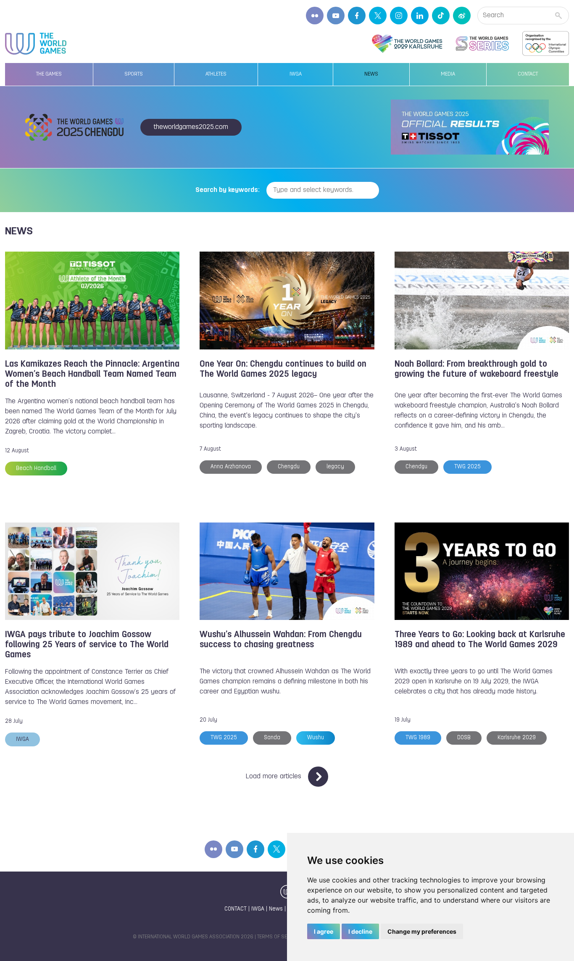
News (371, 74)
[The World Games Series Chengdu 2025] (482, 44)
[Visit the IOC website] (545, 43)
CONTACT (235, 909)
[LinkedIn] (420, 15)
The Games (49, 74)
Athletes (215, 74)
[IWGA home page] (35, 44)
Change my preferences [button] (421, 931)
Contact (528, 74)
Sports (133, 74)
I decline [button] (360, 931)
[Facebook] (357, 15)
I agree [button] (323, 931)
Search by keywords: (227, 190)
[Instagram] (399, 15)
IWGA (296, 74)
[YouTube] (336, 15)
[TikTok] (441, 15)
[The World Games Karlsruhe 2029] (406, 44)
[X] (378, 15)
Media (448, 74)
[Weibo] (462, 15)
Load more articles (273, 776)
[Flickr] (315, 15)
